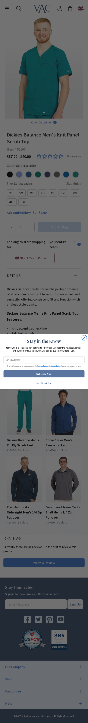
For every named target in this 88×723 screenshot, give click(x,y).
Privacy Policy (55, 366)
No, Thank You (44, 383)
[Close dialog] (84, 337)
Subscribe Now (43, 373)
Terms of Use (42, 366)
